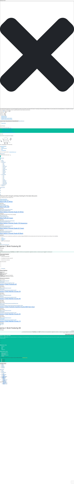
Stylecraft (4, 172)
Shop (2, 347)
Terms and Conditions (4, 354)
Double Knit (4, 180)
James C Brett (5, 166)
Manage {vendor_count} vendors (6, 118)
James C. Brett (12, 282)
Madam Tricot (5, 169)
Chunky (4, 179)
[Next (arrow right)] (1, 382)
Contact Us (3, 185)
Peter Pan (4, 171)
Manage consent (3, 363)
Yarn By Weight (3, 174)
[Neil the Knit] (2, 153)
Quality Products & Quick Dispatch (7, 130)
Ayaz (3, 164)
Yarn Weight (3, 238)
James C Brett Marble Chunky (7, 290)
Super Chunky (5, 182)
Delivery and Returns (4, 352)
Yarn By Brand (3, 162)
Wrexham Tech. (24, 357)
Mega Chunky (5, 183)
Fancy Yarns (4, 181)
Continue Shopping (3, 146)
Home (2, 160)
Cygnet (4, 165)
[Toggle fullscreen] (1, 381)
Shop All (2, 161)
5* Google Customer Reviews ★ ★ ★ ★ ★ (8, 132)
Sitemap (2, 355)
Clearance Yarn (3, 184)
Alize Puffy (3, 200)
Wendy (4, 173)
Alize (3, 163)
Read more (2, 296)
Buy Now (7, 254)
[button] (37, 54)
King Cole (4, 167)
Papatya (4, 170)
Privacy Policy (3, 123)
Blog (2, 149)
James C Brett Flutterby (6, 282)
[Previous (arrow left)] (0, 382)
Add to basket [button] (2, 281)
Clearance (4, 305)
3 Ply (3, 176)
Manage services (4, 117)
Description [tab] (3, 268)
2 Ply (3, 175)
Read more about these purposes (6, 119)
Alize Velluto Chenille (3, 210)
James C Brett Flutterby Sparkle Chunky (12, 305)
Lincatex (4, 168)
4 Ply (3, 177)
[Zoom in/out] (0, 381)
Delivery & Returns (4, 148)
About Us (2, 147)
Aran (3, 178)
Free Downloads (3, 150)
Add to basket (2, 254)
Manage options (4, 116)
